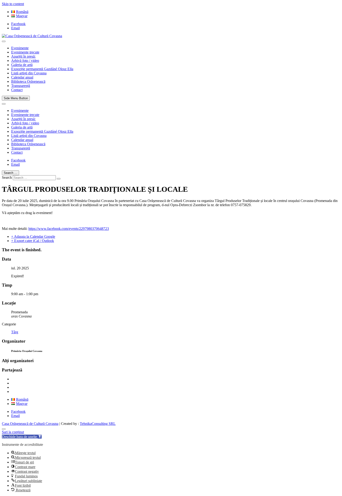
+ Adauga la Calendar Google (33, 236)
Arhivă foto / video (25, 61)
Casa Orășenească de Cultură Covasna (30, 424)
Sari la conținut (13, 432)
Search (7, 177)
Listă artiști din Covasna (29, 73)
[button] (22, 437)
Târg (14, 332)
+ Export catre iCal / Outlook (32, 241)
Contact (17, 90)
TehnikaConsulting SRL (98, 424)
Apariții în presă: (23, 56)
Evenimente (20, 48)
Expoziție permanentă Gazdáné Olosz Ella (42, 69)
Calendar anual (22, 77)
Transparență (20, 86)
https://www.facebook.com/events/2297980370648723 (68, 229)
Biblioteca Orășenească (28, 81)
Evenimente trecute (25, 52)
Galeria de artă (22, 65)
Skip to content (13, 4)
